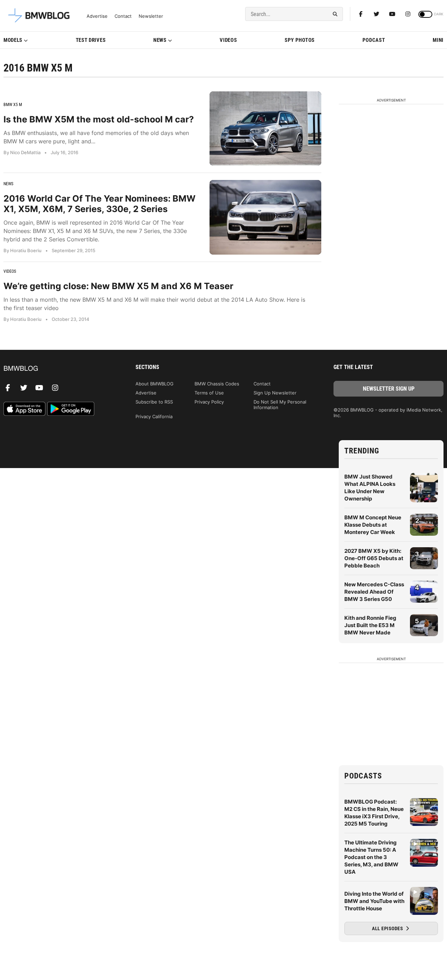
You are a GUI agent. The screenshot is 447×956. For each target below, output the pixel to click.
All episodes (388, 928)
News (160, 40)
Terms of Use (209, 393)
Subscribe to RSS (154, 402)
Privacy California (154, 416)
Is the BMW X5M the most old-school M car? (98, 119)
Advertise (97, 16)
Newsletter (151, 16)
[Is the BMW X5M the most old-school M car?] (265, 128)
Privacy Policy (209, 402)
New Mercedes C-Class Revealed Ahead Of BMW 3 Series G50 (374, 591)
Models (12, 40)
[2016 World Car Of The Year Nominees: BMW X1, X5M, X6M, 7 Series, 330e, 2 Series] (265, 217)
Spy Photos (300, 40)
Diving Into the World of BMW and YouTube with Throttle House (374, 901)
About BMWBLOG (154, 383)
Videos (228, 40)
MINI (438, 40)
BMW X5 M (12, 104)
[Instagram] (407, 13)
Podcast (373, 40)
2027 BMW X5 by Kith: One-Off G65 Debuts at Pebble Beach (373, 558)
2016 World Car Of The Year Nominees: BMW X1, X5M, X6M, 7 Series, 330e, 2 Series (99, 203)
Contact (123, 16)
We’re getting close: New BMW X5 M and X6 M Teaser (118, 286)
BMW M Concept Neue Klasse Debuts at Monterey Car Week (372, 524)
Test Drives (91, 40)
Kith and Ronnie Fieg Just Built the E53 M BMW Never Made (370, 625)
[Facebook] (360, 13)
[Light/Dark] (425, 14)
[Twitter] (376, 13)
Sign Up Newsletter (275, 393)
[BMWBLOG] (58, 369)
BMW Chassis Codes (217, 383)
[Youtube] (392, 13)
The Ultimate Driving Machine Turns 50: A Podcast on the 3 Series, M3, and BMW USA (371, 857)
